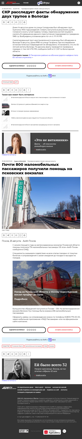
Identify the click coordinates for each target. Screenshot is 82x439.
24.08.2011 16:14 (6, 8)
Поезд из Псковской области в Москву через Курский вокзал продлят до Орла (45, 293)
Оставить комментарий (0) (64, 66)
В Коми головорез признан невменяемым (25, 111)
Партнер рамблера (36, 431)
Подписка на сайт (53, 390)
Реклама (48, 387)
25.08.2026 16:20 (7, 161)
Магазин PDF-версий (59, 387)
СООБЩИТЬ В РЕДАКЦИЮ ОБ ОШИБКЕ (29, 392)
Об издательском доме (25, 387)
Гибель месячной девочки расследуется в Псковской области (32, 118)
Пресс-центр (39, 387)
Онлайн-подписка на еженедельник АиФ (31, 390)
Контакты (64, 390)
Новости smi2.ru (9, 155)
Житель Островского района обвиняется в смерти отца (29, 104)
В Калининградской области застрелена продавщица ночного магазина (35, 125)
